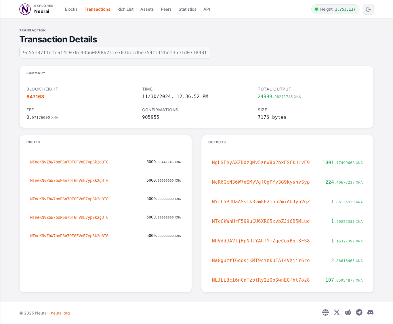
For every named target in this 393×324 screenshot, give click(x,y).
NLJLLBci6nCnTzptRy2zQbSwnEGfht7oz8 (261, 280)
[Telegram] (359, 312)
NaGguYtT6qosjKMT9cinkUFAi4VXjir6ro (261, 260)
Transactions (97, 9)
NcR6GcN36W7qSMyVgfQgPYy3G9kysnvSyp (261, 182)
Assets (147, 9)
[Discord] (370, 312)
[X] (336, 312)
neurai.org (60, 312)
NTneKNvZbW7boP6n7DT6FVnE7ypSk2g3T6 (69, 162)
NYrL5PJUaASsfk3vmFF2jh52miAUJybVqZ (261, 201)
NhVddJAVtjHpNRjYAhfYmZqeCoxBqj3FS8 (261, 241)
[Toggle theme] (368, 9)
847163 (35, 96)
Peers (166, 9)
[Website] (325, 312)
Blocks (71, 9)
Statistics (188, 9)
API (206, 9)
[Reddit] (348, 312)
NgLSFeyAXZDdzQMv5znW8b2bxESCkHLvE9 (261, 162)
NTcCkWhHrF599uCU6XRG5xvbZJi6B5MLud (261, 221)
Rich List (125, 9)
